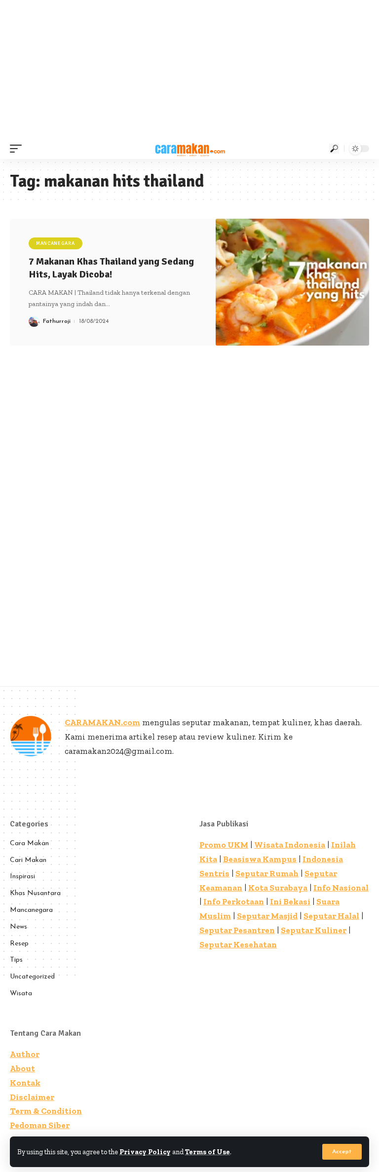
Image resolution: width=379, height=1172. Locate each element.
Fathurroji (57, 321)
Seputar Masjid (267, 916)
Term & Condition (46, 1111)
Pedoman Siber (40, 1125)
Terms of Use (207, 1151)
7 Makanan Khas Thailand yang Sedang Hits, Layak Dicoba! (111, 267)
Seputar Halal (331, 916)
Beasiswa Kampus (260, 859)
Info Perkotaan (233, 901)
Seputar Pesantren (237, 930)
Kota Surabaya (277, 888)
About (22, 1068)
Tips (16, 960)
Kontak (25, 1083)
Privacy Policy (145, 1151)
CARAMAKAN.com (102, 722)
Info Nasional (341, 888)
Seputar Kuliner (313, 930)
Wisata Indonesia (289, 845)
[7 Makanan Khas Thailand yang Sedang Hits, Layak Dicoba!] (292, 282)
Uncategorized (32, 976)
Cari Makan (28, 860)
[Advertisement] (189, 69)
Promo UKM (223, 845)
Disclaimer (32, 1097)
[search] (334, 149)
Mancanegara (55, 243)
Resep (19, 943)
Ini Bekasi (290, 901)
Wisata (21, 993)
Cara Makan (29, 843)
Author (24, 1054)
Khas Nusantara (35, 893)
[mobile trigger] (18, 149)
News (18, 927)
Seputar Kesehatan (238, 944)
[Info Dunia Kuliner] (189, 148)
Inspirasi (22, 876)
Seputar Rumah (267, 873)
